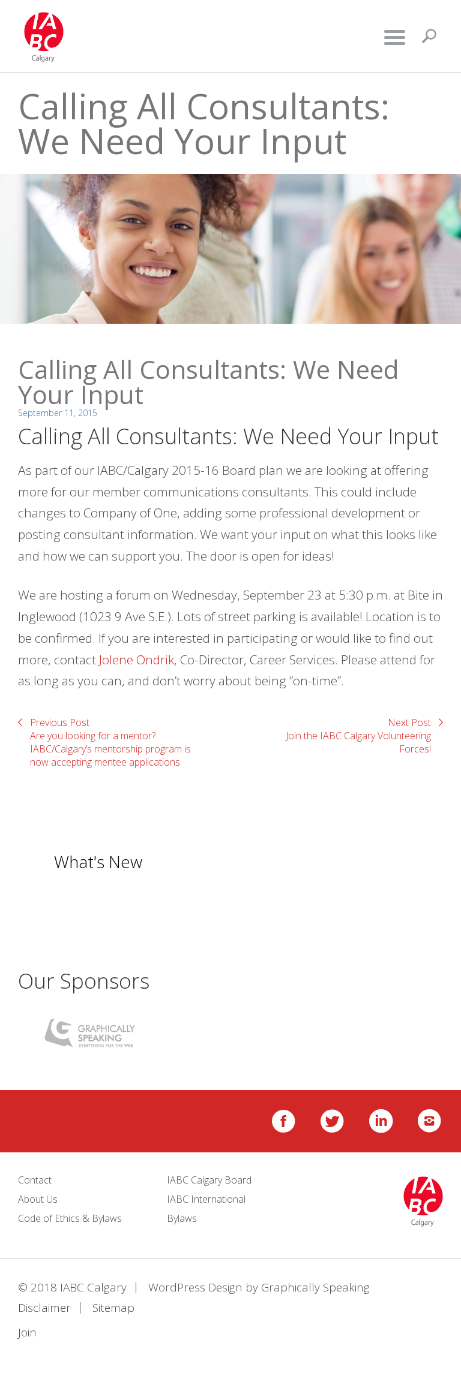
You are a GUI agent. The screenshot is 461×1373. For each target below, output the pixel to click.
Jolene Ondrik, (138, 659)
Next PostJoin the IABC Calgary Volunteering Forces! (358, 735)
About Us (38, 1199)
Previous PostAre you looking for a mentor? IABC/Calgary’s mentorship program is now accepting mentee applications (110, 742)
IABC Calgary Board (209, 1180)
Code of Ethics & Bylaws (70, 1218)
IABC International (206, 1199)
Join (27, 1332)
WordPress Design (195, 1287)
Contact (35, 1180)
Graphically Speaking (315, 1287)
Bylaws (182, 1218)
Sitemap (113, 1307)
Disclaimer (44, 1307)
